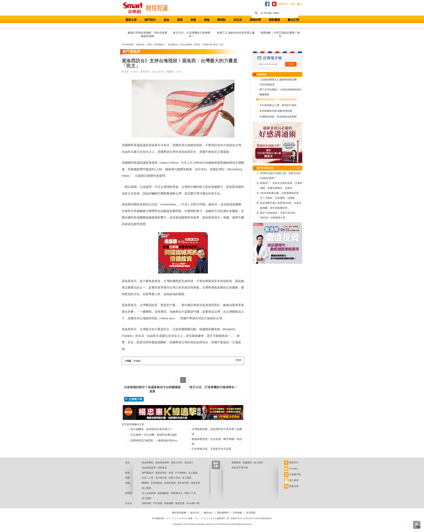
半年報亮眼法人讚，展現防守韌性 (278, 105)
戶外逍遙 (157, 503)
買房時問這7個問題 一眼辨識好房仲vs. (154, 440)
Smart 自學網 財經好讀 (158, 8)
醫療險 (145, 483)
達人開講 (193, 472)
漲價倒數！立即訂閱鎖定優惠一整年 (280, 34)
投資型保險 (170, 483)
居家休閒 (146, 503)
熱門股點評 (147, 472)
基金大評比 (177, 462)
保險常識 (195, 483)
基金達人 (189, 462)
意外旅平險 (183, 483)
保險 (207, 20)
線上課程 (258, 462)
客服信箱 (293, 486)
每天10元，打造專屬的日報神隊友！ (191, 34)
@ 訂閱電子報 (134, 399)
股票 (180, 20)
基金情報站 (147, 462)
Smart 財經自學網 (134, 8)
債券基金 (162, 467)
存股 (171, 472)
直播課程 (247, 462)
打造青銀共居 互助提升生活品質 (211, 448)
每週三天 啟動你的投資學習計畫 (236, 32)
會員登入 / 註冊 (287, 4)
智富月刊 (293, 462)
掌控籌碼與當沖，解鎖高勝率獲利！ (279, 99)
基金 (166, 20)
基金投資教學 (162, 462)
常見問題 (250, 512)
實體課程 (236, 462)
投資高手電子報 (240, 467)
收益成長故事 (149, 467)
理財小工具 (190, 493)
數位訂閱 (293, 20)
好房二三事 (147, 477)
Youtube (293, 468)
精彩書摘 (274, 20)
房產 (193, 20)
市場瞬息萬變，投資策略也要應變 (278, 116)
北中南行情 (161, 477)
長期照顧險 (156, 483)
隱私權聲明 (223, 512)
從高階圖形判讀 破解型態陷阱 (275, 110)
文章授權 (237, 512)
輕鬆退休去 (177, 493)
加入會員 (293, 480)
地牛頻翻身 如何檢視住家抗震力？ (151, 429)
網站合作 (208, 512)
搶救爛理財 (163, 493)
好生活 (238, 20)
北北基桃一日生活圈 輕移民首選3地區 (153, 434)
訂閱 (291, 64)
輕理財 (221, 20)
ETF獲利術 (180, 472)
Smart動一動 (192, 503)
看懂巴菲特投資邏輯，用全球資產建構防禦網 (147, 34)
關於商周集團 (179, 512)
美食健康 (168, 503)
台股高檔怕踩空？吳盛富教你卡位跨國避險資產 (152, 389)
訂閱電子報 (295, 474)
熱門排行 (150, 20)
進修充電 (179, 503)
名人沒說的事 (149, 493)
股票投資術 (161, 472)
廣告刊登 (194, 512)
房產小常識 (174, 477)
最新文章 (131, 20)
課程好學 (255, 20)
